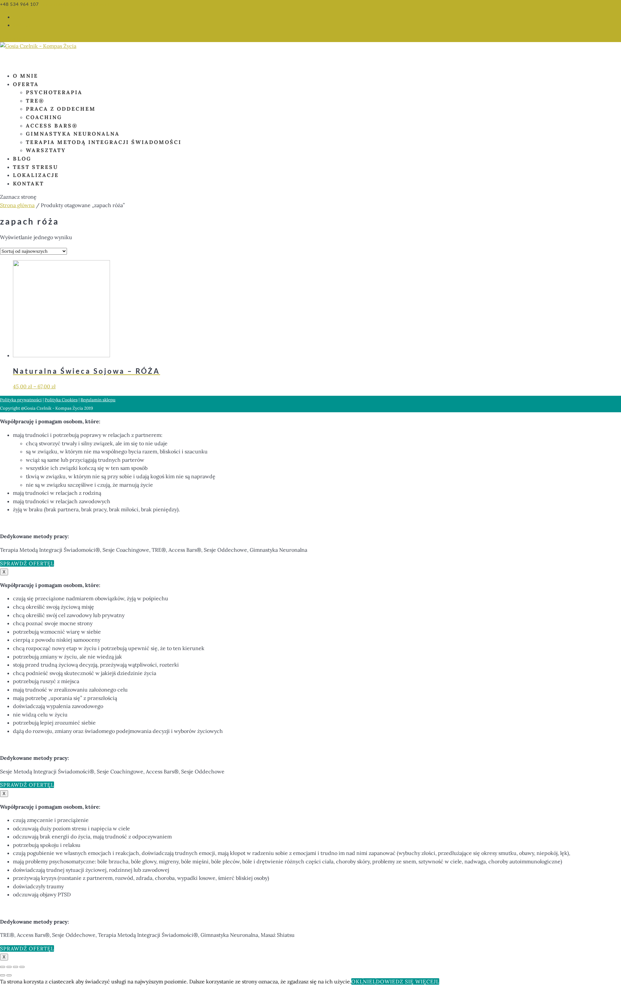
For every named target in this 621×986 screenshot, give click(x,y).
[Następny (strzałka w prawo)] (9, 975)
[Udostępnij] (15, 967)
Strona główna (17, 205)
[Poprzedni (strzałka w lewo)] (2, 975)
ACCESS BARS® (52, 125)
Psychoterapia (54, 92)
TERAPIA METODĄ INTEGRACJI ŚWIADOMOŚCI (103, 142)
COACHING (44, 117)
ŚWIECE (22, 25)
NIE (368, 981)
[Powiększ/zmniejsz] (2, 967)
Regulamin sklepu (98, 400)
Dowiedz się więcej (406, 981)
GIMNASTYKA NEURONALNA (73, 133)
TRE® (35, 100)
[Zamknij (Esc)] (22, 967)
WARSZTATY (46, 150)
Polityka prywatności (21, 400)
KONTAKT (28, 183)
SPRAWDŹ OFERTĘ (25, 563)
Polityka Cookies (61, 400)
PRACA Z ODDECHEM (61, 108)
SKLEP (20, 17)
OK (355, 981)
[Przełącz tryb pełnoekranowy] (9, 967)
